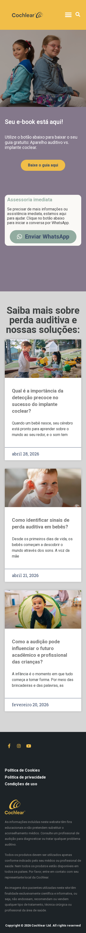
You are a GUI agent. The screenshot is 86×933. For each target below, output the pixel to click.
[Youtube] (28, 746)
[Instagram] (19, 746)
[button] (68, 15)
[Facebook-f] (9, 746)
